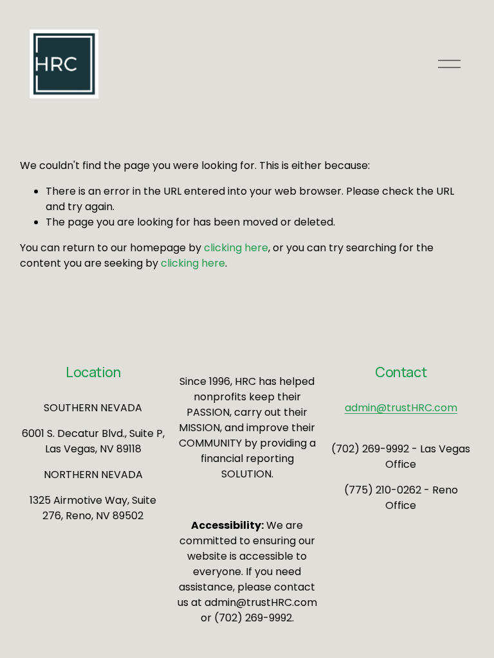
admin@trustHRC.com (401, 407)
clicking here (236, 247)
